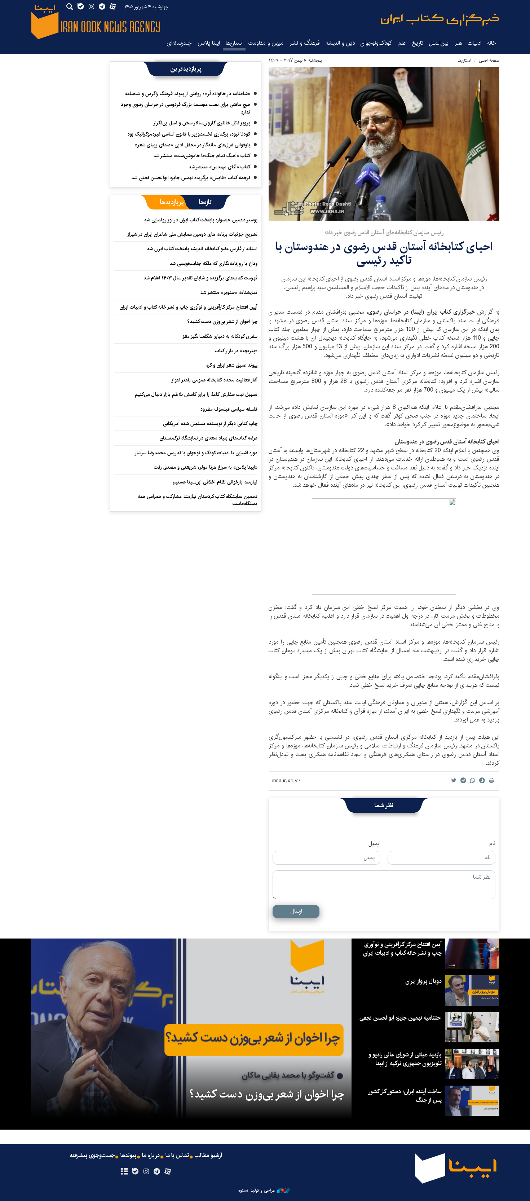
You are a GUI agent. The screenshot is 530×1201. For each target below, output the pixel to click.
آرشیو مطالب (208, 1155)
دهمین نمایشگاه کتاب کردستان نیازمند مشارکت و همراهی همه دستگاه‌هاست (197, 500)
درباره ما (151, 1155)
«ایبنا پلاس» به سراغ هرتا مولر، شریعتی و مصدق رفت (205, 467)
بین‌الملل (439, 43)
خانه (491, 43)
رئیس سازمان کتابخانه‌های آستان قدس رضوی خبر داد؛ (383, 233)
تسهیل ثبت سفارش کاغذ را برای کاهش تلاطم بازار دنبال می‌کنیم (196, 394)
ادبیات (474, 43)
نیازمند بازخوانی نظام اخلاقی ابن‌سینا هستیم (215, 482)
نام (492, 843)
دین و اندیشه (340, 43)
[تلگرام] (157, 1171)
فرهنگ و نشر (304, 43)
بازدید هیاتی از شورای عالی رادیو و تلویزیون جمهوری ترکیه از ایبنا (405, 1059)
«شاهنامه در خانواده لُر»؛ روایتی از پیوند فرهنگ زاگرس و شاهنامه (187, 94)
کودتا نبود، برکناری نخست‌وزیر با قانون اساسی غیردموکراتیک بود (188, 134)
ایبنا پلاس (209, 43)
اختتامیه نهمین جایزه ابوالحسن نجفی (400, 1018)
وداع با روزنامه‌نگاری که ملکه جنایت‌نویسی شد (213, 264)
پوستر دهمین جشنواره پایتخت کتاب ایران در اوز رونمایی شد (200, 220)
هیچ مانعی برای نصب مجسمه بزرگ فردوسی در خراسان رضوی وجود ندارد (185, 108)
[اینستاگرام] (145, 1171)
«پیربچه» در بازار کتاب (236, 351)
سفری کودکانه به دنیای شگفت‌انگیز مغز (219, 336)
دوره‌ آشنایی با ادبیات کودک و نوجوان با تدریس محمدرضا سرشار (195, 453)
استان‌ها (234, 43)
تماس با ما (177, 1155)
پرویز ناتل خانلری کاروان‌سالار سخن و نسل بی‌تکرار (201, 123)
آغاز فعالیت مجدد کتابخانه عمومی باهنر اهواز (214, 380)
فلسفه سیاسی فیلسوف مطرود (228, 409)
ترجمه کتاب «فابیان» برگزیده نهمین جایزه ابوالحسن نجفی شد (190, 178)
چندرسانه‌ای (179, 43)
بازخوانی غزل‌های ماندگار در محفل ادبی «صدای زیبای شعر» (192, 145)
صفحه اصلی (489, 60)
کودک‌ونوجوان (376, 43)
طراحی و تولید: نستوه (256, 1190)
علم (402, 43)
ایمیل (374, 843)
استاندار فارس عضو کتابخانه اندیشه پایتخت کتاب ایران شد (202, 249)
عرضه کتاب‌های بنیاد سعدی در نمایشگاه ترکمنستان (208, 438)
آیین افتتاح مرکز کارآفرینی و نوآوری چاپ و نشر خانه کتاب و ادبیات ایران (188, 307)
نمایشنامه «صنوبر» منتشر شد (228, 292)
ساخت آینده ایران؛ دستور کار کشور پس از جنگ (405, 1096)
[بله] (135, 1171)
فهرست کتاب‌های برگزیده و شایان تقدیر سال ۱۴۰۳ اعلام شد (200, 278)
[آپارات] (167, 1171)
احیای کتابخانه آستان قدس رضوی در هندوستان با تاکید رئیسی (384, 253)
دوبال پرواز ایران (423, 981)
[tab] (205, 202)
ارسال (296, 911)
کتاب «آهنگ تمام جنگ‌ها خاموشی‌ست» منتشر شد (201, 156)
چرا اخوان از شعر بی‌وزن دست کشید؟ (222, 322)
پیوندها (128, 1155)
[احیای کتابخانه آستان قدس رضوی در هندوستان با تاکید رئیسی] (384, 144)
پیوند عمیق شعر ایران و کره (231, 365)
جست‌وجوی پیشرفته (92, 1155)
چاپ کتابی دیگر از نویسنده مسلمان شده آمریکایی (210, 424)
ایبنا (439, 20)
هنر (458, 43)
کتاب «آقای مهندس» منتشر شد (219, 167)
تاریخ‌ (417, 43)
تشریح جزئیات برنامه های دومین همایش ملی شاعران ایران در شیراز (192, 234)
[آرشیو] (124, 1171)
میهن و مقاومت (265, 43)
